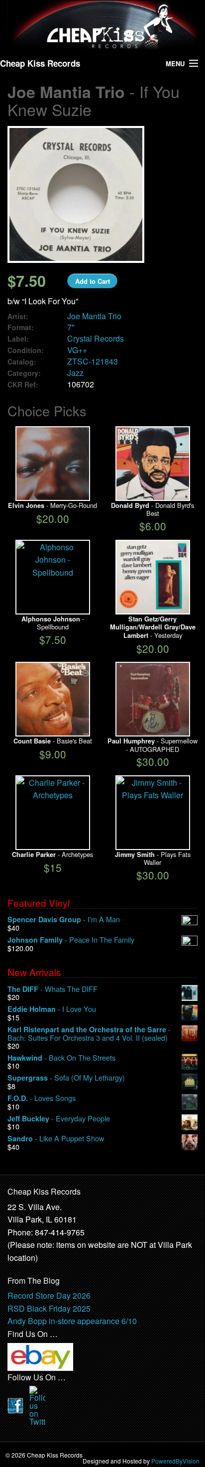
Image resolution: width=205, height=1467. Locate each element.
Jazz (75, 372)
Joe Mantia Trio (94, 316)
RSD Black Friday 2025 (49, 1308)
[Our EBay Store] (40, 1355)
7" (71, 327)
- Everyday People (58, 1118)
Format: (20, 327)
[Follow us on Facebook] (15, 1404)
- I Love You (51, 1009)
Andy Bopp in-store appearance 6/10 (72, 1321)
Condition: (25, 350)
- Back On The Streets (61, 1058)
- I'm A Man (63, 919)
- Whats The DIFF (52, 989)
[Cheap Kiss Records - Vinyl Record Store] (102, 25)
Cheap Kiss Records (40, 63)
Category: (24, 373)
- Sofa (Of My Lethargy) (66, 1078)
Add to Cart (92, 281)
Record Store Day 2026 (49, 1295)
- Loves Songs (41, 1098)
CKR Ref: (22, 384)
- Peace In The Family (70, 940)
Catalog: (21, 362)
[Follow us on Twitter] (37, 1404)
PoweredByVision (175, 1461)
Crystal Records (95, 338)
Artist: (17, 316)
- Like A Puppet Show (55, 1138)
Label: (18, 339)
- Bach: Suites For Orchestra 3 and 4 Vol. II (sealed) (89, 1033)
